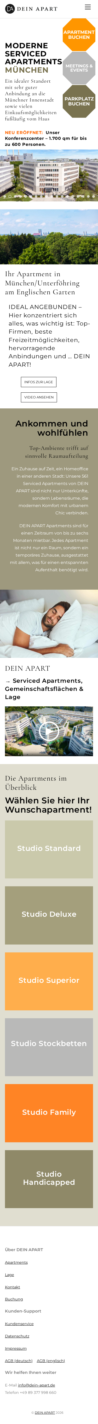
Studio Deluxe (49, 914)
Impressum (16, 1348)
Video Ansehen (39, 397)
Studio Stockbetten (49, 1043)
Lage (9, 1274)
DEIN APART (45, 1413)
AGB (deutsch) (19, 1360)
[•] (4, 196)
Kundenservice (19, 1323)
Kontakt (12, 1287)
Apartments (16, 1262)
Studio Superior (49, 980)
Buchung (14, 1299)
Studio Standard (49, 848)
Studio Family (49, 1112)
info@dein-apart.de (36, 1385)
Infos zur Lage (38, 382)
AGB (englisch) (51, 1360)
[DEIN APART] (31, 11)
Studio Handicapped (49, 1178)
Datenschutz (17, 1336)
